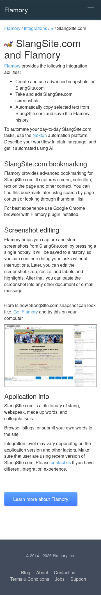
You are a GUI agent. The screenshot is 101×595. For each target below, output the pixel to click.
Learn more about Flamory (40, 498)
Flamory (16, 9)
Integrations (35, 28)
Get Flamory (25, 311)
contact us (61, 462)
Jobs (60, 579)
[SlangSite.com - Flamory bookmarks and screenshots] (50, 355)
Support (78, 579)
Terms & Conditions (29, 579)
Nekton (40, 135)
